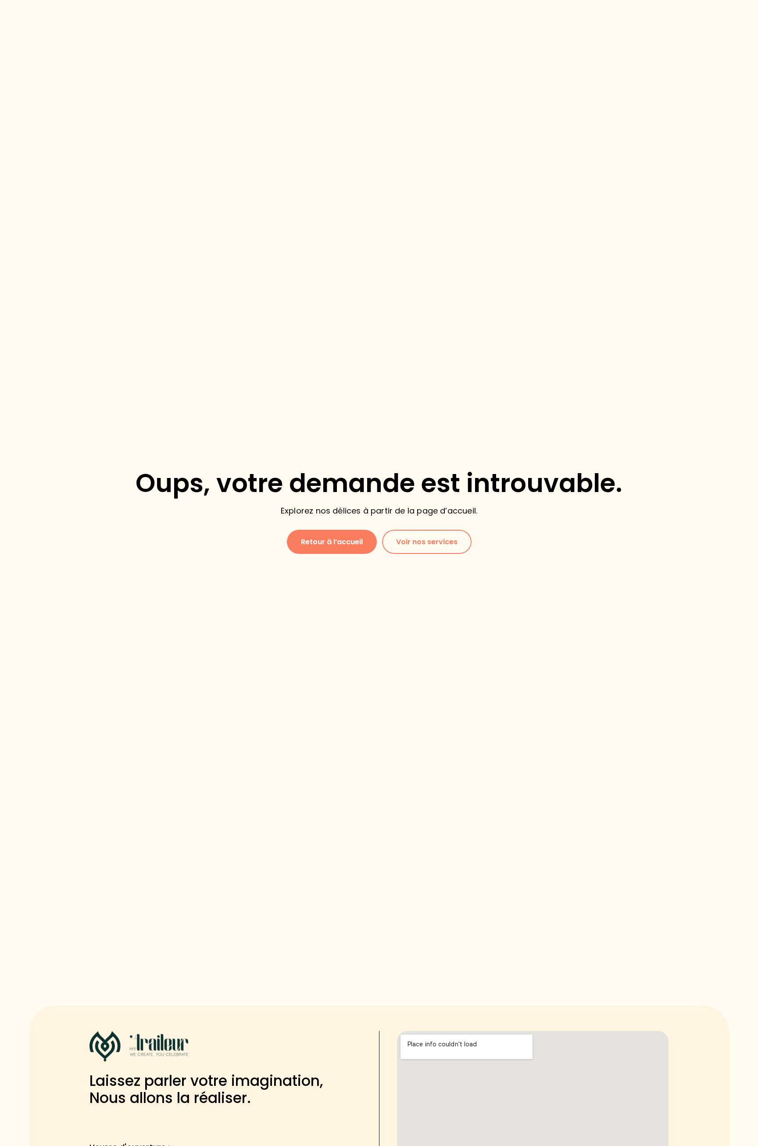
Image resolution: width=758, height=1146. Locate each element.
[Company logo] (138, 1046)
